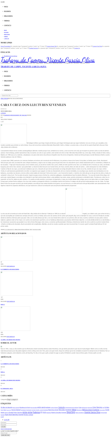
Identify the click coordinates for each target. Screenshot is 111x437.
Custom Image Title (52, 46)
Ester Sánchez (97, 407)
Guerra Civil (9, 410)
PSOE (44, 412)
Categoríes (4, 399)
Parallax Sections (33, 48)
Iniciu (6, 6)
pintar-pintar (27, 412)
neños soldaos (102, 410)
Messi (74, 409)
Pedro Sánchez (18, 412)
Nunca (3, 304)
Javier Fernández (44, 410)
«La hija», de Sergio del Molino (10, 339)
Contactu (7, 25)
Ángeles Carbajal (28, 415)
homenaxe (23, 410)
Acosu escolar (15, 407)
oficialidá (10, 412)
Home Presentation (6, 46)
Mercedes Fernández (65, 410)
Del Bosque (84, 407)
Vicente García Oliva (11, 266)
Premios (7, 20)
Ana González (33, 407)
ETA (103, 407)
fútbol (4, 410)
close (3, 2)
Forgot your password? (6, 428)
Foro (2, 410)
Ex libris (107, 407)
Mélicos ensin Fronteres (90, 410)
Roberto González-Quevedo (58, 412)
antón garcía (41, 407)
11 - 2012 (2, 121)
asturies (48, 407)
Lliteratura (3, 113)
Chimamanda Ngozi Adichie (71, 407)
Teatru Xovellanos (79, 412)
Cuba (80, 407)
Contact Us (77, 48)
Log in (6, 420)
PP (41, 412)
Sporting (71, 412)
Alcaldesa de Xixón (25, 407)
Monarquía (79, 410)
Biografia (7, 11)
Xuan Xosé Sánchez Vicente (14, 415)
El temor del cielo (7, 388)
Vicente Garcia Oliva (92, 412)
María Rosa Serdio (53, 410)
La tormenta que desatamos (10, 269)
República (48, 412)
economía (89, 407)
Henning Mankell (15, 410)
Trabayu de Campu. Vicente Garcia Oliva (48, 59)
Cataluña (61, 407)
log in (2, 416)
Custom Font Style (97, 46)
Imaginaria (28, 410)
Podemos (36, 412)
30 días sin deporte (6, 407)
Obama (6, 412)
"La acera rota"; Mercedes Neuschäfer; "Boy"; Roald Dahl (15, 115)
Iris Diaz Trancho (36, 410)
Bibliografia (8, 16)
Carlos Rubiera (54, 407)
